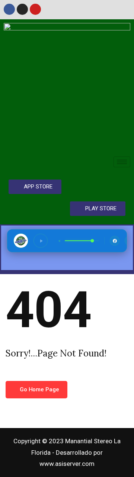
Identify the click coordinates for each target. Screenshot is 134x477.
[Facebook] (9, 9)
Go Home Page (38, 389)
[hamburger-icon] (122, 162)
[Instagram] (22, 9)
